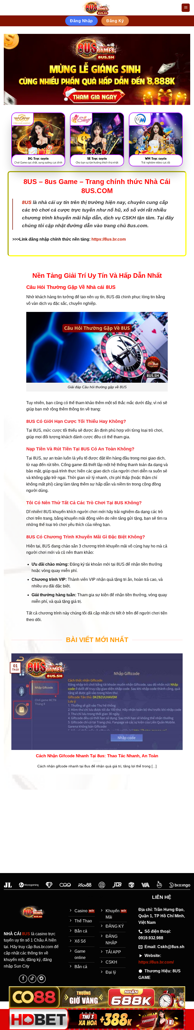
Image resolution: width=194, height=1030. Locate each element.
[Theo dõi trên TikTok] (32, 979)
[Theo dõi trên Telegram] (41, 979)
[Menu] (186, 8)
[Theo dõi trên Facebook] (23, 979)
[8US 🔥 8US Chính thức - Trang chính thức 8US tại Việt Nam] (97, 7)
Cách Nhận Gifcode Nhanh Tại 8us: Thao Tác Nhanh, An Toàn (97, 755)
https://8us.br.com (108, 239)
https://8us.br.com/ (156, 962)
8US (27, 202)
